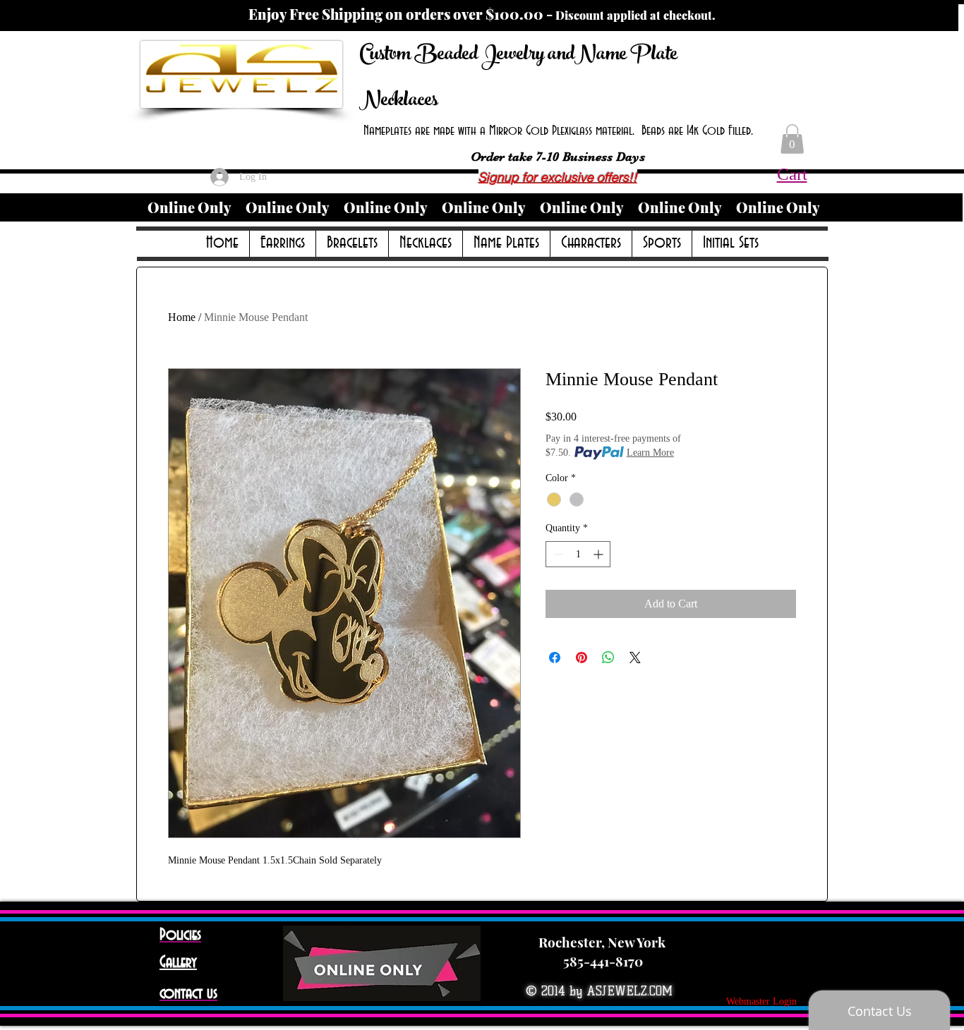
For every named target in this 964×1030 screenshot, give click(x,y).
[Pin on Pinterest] (581, 657)
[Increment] (599, 554)
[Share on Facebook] (554, 657)
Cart (792, 173)
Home (181, 317)
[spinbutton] (578, 554)
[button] (792, 139)
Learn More (650, 452)
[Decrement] (556, 554)
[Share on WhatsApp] (608, 657)
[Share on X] (635, 657)
